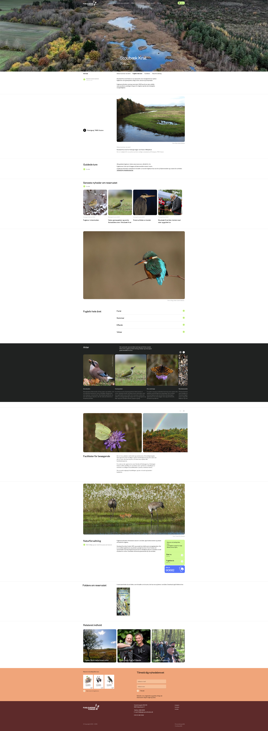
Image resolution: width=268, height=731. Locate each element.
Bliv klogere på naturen (138, 3)
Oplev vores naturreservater (121, 3)
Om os (159, 3)
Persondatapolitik (180, 724)
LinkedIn (177, 709)
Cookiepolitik (178, 726)
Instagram (177, 705)
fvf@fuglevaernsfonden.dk (145, 712)
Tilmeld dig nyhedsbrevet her (125, 170)
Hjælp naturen (151, 3)
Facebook (177, 707)
